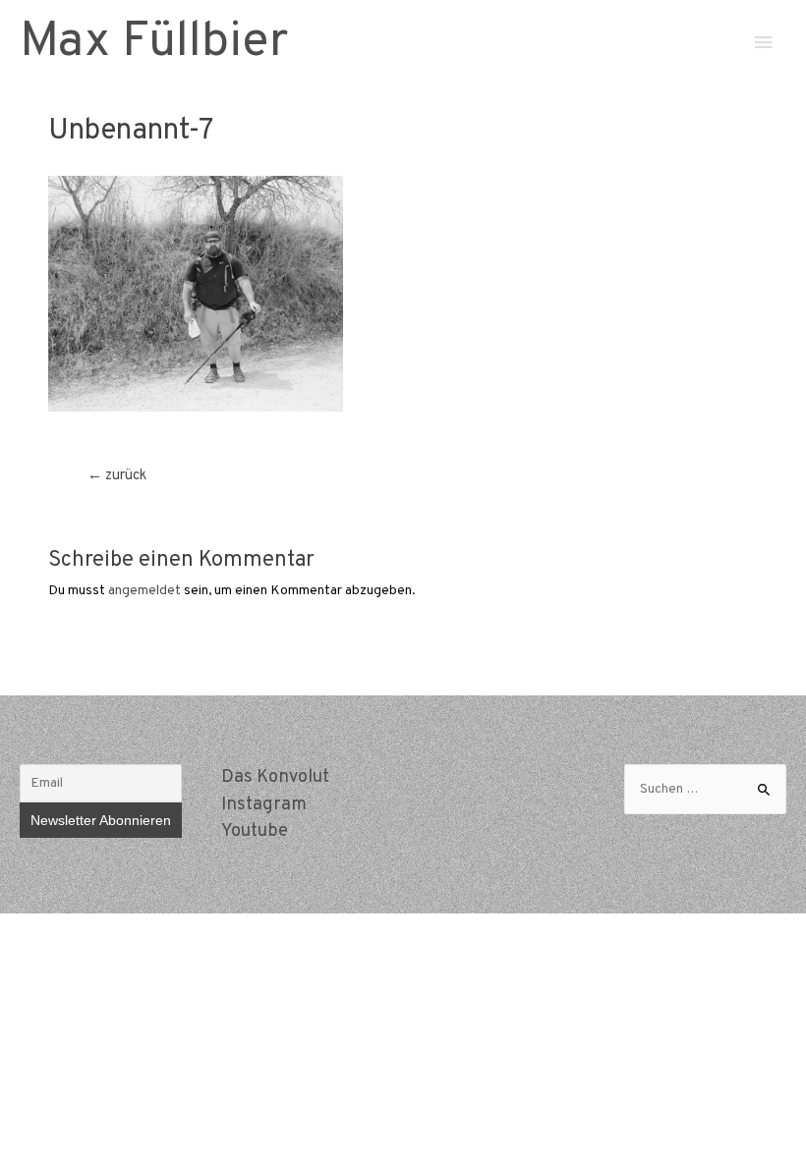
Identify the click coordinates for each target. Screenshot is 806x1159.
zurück (116, 476)
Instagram (264, 805)
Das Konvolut (275, 777)
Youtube (254, 831)
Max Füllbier (154, 43)
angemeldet (144, 590)
